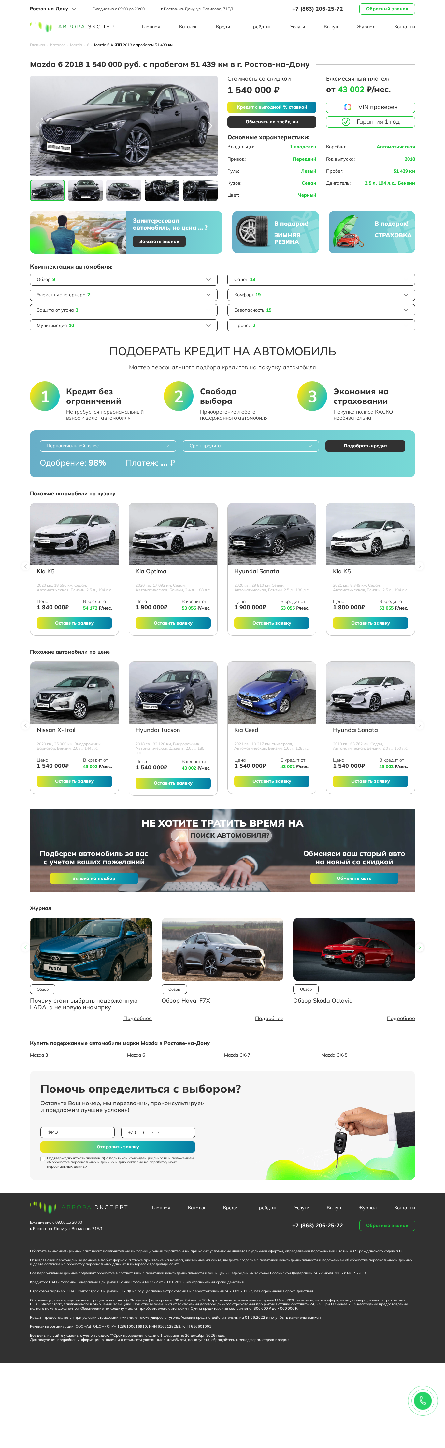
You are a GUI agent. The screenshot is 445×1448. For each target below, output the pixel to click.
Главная (151, 26)
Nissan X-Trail (56, 730)
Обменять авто (354, 878)
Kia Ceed (246, 730)
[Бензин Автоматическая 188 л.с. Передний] (173, 534)
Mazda (76, 45)
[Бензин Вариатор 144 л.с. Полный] (74, 693)
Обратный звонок (387, 9)
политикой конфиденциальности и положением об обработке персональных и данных (120, 1160)
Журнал (366, 26)
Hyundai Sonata (256, 571)
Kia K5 (46, 571)
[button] (210, 126)
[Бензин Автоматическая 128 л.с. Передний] (272, 693)
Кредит (224, 26)
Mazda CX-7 (237, 1055)
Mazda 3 (39, 1055)
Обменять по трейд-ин (272, 122)
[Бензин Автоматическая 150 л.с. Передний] (370, 693)
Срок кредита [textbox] (205, 446)
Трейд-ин (261, 26)
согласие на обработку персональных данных (85, 1264)
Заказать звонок (159, 241)
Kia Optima (151, 571)
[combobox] (108, 446)
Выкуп (331, 26)
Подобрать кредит (365, 446)
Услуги (297, 26)
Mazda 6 (136, 1055)
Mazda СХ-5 (334, 1055)
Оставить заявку (74, 623)
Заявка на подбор (94, 878)
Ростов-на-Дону (49, 8)
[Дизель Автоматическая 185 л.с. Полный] (173, 693)
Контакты (404, 26)
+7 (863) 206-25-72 (317, 9)
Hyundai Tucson (158, 730)
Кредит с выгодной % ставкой (272, 107)
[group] (124, 126)
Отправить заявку (118, 1147)
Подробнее (137, 1018)
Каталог (188, 26)
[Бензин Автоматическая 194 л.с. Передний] (74, 534)
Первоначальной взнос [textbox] (73, 446)
